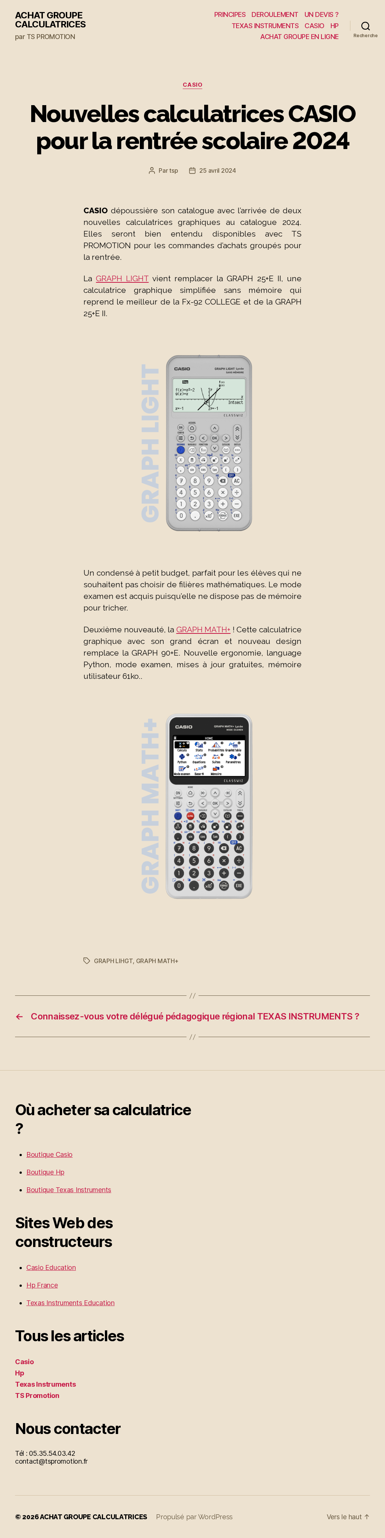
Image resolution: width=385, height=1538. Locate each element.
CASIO (314, 26)
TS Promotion (37, 1395)
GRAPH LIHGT (113, 961)
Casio (193, 84)
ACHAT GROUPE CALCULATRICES (50, 20)
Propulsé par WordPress (194, 1517)
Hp (19, 1373)
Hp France (42, 1285)
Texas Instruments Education (70, 1303)
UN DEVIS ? (322, 14)
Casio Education (51, 1267)
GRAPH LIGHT (122, 278)
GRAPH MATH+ (203, 629)
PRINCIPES (230, 14)
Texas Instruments (45, 1384)
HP (334, 26)
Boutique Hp (45, 1172)
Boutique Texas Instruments (68, 1190)
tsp (173, 170)
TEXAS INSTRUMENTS (265, 26)
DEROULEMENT (275, 14)
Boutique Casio (49, 1154)
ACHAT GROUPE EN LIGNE (299, 37)
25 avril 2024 (217, 170)
